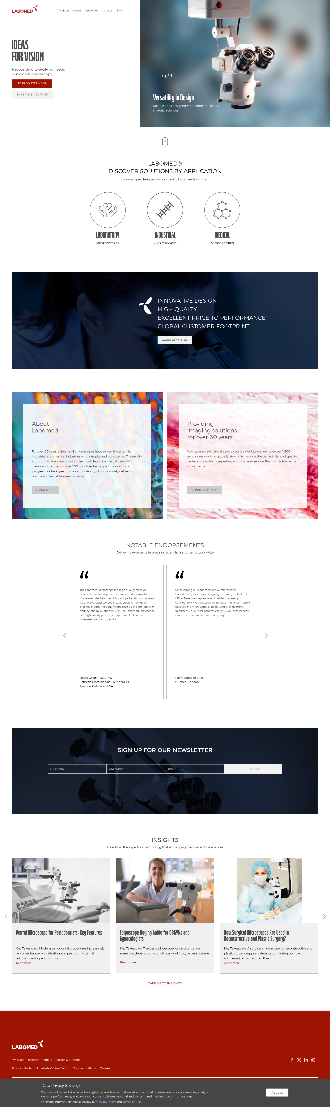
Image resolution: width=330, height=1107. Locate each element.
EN (119, 10)
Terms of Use (132, 1102)
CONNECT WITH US (175, 340)
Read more (24, 963)
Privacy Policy (106, 1102)
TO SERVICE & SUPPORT (33, 94)
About (77, 10)
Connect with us (84, 1068)
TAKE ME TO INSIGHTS (165, 983)
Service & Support (68, 1060)
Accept (277, 1092)
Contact (107, 10)
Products (63, 10)
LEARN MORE (45, 490)
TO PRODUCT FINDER (32, 83)
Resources (91, 10)
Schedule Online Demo (52, 1068)
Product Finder (22, 1068)
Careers (105, 1068)
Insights (33, 1060)
